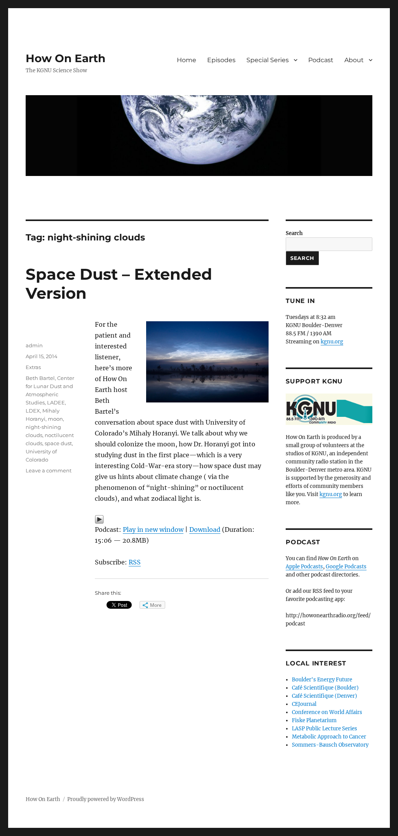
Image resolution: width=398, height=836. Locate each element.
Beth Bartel (40, 378)
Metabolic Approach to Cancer (329, 736)
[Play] (181, 519)
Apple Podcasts (304, 566)
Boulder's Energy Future (322, 679)
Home (186, 60)
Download (204, 529)
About (354, 60)
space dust (58, 443)
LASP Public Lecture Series (324, 728)
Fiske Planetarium (314, 720)
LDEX (33, 411)
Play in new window (153, 529)
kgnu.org (332, 341)
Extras (33, 367)
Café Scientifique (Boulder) (325, 687)
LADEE (56, 402)
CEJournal (304, 704)
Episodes (221, 60)
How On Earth (65, 58)
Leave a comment (49, 470)
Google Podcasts (346, 566)
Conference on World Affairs (327, 712)
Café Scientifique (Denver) (324, 696)
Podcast (320, 60)
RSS (135, 562)
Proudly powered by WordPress (105, 799)
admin (34, 345)
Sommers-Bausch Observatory (330, 745)
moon (55, 419)
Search (294, 233)
